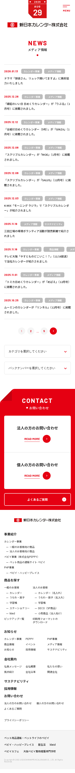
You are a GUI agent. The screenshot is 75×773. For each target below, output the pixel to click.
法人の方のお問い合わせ (18, 703)
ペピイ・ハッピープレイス (24, 572)
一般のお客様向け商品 (22, 547)
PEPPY (30, 639)
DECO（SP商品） (48, 608)
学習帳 (13, 602)
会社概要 (31, 666)
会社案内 (10, 659)
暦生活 (42, 744)
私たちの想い (54, 666)
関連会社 (52, 672)
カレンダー (16, 593)
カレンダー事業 (13, 541)
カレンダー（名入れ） (50, 593)
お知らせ (10, 631)
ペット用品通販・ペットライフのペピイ (26, 738)
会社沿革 (31, 672)
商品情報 (9, 644)
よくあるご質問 (13, 708)
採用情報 (31, 649)
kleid (12, 613)
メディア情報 (54, 644)
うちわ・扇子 (17, 597)
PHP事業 (9, 567)
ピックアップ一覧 (14, 618)
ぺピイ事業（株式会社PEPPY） (22, 556)
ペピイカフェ (11, 751)
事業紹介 (10, 534)
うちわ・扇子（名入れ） (52, 597)
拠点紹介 (9, 672)
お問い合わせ (13, 695)
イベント (31, 644)
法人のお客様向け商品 (22, 551)
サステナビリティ (57, 649)
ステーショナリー (20, 608)
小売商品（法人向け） (50, 613)
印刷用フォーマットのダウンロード (45, 620)
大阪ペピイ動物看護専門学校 (39, 751)
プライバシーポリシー (16, 720)
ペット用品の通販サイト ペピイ (27, 562)
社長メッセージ (13, 666)
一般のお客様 (11, 587)
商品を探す (12, 580)
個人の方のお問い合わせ (50, 703)
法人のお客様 (40, 587)
